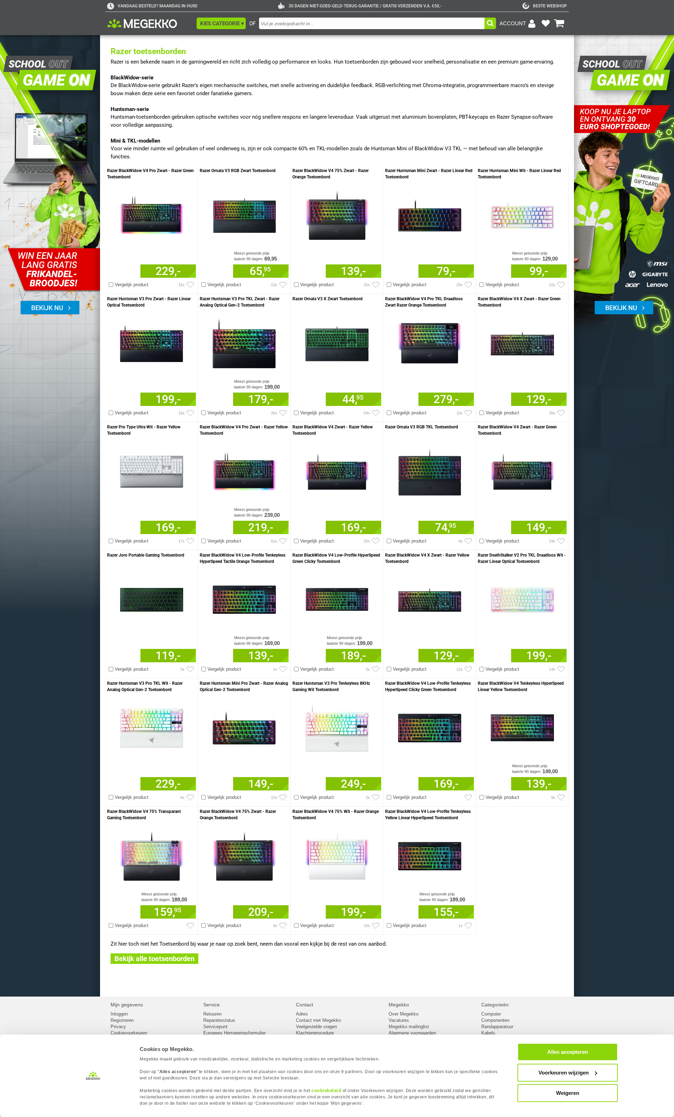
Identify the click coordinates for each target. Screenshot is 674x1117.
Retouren (212, 1014)
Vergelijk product (131, 284)
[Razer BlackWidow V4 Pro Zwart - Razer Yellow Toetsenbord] (244, 470)
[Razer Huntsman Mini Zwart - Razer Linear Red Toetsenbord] (429, 214)
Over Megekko (403, 1014)
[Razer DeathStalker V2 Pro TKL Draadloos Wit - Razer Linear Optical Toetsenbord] (522, 598)
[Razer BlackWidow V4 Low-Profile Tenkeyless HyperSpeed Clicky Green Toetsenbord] (429, 727)
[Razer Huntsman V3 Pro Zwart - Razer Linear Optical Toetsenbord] (151, 342)
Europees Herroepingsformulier (234, 1033)
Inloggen (119, 1014)
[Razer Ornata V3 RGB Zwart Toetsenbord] (244, 214)
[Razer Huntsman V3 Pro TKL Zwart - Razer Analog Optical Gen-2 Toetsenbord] (244, 342)
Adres (302, 1014)
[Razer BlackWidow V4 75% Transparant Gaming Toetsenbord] (151, 855)
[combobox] (371, 23)
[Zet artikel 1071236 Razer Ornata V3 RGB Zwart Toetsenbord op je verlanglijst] (282, 284)
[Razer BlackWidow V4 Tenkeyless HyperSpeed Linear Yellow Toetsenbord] (522, 727)
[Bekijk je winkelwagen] (559, 23)
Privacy (118, 1026)
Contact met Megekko (318, 1020)
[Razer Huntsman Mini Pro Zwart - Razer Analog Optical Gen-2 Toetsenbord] (244, 727)
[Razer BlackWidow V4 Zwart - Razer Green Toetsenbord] (522, 470)
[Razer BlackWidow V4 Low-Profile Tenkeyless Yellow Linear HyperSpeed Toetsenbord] (429, 855)
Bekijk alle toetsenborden (154, 958)
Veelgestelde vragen (316, 1026)
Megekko (399, 1004)
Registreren (122, 1020)
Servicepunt (215, 1026)
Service (211, 1004)
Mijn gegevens (127, 1004)
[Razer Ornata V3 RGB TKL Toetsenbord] (429, 470)
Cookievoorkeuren (129, 1033)
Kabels (488, 1033)
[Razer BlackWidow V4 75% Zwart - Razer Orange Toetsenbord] (336, 214)
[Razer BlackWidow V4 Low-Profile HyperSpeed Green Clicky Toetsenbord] (336, 598)
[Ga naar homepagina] (150, 23)
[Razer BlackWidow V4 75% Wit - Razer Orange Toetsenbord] (336, 855)
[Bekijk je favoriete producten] (545, 23)
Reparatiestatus (219, 1020)
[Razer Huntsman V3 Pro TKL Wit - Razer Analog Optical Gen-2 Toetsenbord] (151, 727)
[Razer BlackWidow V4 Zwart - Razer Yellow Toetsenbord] (336, 470)
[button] (221, 23)
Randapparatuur (497, 1026)
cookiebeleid (326, 1090)
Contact (304, 1004)
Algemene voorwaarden (412, 1033)
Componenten (495, 1020)
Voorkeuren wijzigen (563, 1073)
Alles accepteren (567, 1052)
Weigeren (567, 1093)
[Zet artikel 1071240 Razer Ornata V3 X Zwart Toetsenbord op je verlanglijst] (375, 412)
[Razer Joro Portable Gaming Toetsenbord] (151, 598)
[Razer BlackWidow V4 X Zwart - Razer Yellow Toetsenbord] (429, 598)
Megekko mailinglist (409, 1026)
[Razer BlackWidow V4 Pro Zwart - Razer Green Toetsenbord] (151, 214)
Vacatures (399, 1020)
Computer (491, 1014)
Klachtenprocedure (315, 1033)
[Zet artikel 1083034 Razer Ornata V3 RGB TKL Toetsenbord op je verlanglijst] (468, 541)
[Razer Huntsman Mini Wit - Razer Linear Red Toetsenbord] (522, 214)
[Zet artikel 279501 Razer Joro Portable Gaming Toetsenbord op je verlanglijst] (190, 669)
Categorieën (495, 1004)
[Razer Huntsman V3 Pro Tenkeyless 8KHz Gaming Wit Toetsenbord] (336, 727)
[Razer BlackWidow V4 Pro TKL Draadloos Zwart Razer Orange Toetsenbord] (429, 342)
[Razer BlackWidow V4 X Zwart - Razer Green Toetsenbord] (522, 342)
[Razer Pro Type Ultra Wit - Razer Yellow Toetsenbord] (151, 470)
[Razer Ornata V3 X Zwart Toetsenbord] (336, 342)
